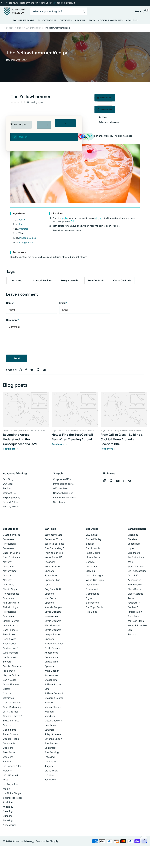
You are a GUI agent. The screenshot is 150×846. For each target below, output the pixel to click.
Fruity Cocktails (70, 280)
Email (63, 302)
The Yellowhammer (30, 96)
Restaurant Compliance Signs (92, 594)
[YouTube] (118, 481)
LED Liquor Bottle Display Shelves (94, 539)
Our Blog (8, 483)
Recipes (7, 488)
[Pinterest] (111, 480)
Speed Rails (134, 543)
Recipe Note (19, 252)
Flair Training (52, 752)
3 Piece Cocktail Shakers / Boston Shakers (54, 698)
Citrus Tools (51, 770)
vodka (65, 218)
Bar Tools (50, 528)
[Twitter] (129, 481)
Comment (12, 320)
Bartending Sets (53, 534)
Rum (20, 224)
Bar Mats (8, 761)
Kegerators (134, 602)
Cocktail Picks (11, 738)
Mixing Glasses (53, 707)
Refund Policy (10, 502)
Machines (133, 534)
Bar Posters (92, 602)
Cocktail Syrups (12, 702)
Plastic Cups (10, 589)
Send (17, 358)
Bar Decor (92, 528)
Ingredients (19, 213)
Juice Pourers (10, 625)
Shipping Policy (11, 497)
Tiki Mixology (10, 607)
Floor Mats (133, 616)
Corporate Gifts (62, 479)
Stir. (73, 221)
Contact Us (9, 492)
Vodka (21, 219)
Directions (57, 213)
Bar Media (50, 779)
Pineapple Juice (27, 237)
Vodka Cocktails (122, 280)
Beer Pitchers (10, 629)
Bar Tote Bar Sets (54, 543)
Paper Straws (10, 734)
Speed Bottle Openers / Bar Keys (52, 580)
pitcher (98, 218)
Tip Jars (49, 775)
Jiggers (49, 766)
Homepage (8, 27)
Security (132, 634)
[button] (1, 3)
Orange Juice (26, 242)
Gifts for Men (60, 488)
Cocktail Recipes (42, 280)
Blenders (132, 539)
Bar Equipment (137, 528)
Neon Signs (92, 584)
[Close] (65, 123)
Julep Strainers (53, 734)
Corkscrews (51, 657)
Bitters (6, 688)
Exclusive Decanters (64, 497)
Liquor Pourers (11, 620)
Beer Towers (10, 634)
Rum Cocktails (96, 280)
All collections (23, 20)
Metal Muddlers (53, 720)
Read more (9, 448)
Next (75, 3)
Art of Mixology (33, 27)
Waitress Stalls (136, 620)
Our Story (8, 479)
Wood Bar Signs (95, 580)
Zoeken (83, 11)
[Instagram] (104, 480)
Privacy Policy (11, 506)
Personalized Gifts (63, 483)
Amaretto (23, 228)
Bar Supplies (10, 528)
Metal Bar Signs (94, 575)
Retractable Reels (54, 643)
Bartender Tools (53, 539)
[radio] (11, 102)
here (54, 3)
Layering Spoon (53, 738)
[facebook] (124, 481)
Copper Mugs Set (63, 492)
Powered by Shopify (47, 841)
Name (10, 302)
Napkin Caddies (12, 675)
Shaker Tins (51, 679)
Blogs (20, 27)
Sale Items (59, 502)
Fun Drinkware (11, 602)
